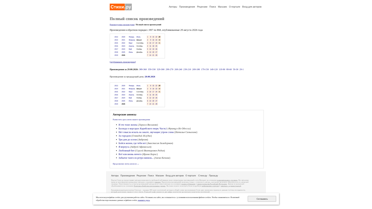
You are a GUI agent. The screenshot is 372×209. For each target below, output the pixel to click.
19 (153, 49)
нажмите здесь (144, 200)
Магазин (222, 7)
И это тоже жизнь (128, 124)
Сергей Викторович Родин (150, 150)
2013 (116, 37)
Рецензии (202, 7)
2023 (123, 46)
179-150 (205, 69)
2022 (123, 43)
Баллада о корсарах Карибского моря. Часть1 (143, 128)
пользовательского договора (227, 180)
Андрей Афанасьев (141, 146)
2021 (123, 40)
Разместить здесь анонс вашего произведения (131, 119)
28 (156, 55)
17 (153, 43)
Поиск (212, 7)
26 (156, 49)
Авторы (173, 7)
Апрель (131, 46)
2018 (116, 52)
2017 (116, 49)
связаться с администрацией (231, 186)
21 (153, 55)
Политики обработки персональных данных (150, 186)
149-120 (214, 69)
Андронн (142, 139)
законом (158, 182)
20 (153, 52)
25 (156, 46)
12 (150, 49)
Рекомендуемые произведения (122, 25)
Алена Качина (162, 157)
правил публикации (188, 184)
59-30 (235, 69)
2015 (116, 43)
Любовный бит (126, 150)
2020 (123, 37)
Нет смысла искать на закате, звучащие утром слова (146, 132)
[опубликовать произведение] (123, 62)
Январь (131, 37)
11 (150, 46)
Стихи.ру (202, 175)
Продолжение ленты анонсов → (126, 164)
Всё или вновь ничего (130, 154)
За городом (125, 135)
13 (150, 52)
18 (153, 46)
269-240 (178, 69)
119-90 (222, 69)
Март (131, 43)
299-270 (169, 69)
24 (156, 43)
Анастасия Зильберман (159, 143)
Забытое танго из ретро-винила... (136, 157)
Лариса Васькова (148, 124)
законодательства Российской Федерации (212, 184)
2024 (123, 49)
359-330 (152, 69)
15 (153, 37)
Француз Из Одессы (179, 128)
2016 (116, 46)
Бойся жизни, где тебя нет (132, 143)
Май (130, 49)
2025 (123, 52)
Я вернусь (124, 146)
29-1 (241, 69)
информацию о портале (210, 186)
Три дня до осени (128, 139)
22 (156, 37)
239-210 (187, 69)
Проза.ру (213, 175)
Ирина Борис (150, 154)
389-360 (143, 69)
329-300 (160, 69)
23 (156, 40)
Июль (138, 37)
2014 (116, 40)
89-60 (229, 69)
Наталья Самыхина (185, 132)
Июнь (131, 52)
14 (150, 55)
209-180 (196, 69)
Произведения (187, 7)
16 (153, 40)
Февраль (132, 40)
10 (150, 43)
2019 (116, 55)
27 (156, 52)
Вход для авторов (252, 7)
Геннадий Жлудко (141, 135)
